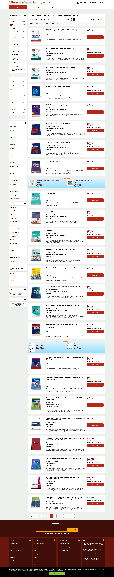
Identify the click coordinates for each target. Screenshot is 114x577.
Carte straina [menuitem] (13, 126)
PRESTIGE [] (13, 211)
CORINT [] (13, 225)
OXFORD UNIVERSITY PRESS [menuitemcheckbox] (18, 70)
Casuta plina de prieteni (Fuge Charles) (83, 180)
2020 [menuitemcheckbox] (18, 85)
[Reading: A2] (36, 242)
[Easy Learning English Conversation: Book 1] (36, 135)
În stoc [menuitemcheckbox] (18, 21)
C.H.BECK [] (13, 243)
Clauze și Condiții (22, 570)
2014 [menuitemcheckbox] (18, 109)
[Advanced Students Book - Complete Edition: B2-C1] (36, 260)
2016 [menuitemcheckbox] (18, 102)
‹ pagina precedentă (33, 516)
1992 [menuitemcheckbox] (18, 92)
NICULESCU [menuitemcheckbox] (18, 66)
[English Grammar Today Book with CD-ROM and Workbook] (36, 317)
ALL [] (12, 280)
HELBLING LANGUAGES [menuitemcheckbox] (18, 59)
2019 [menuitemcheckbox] (18, 88)
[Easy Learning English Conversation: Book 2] (36, 153)
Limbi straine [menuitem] (12, 162)
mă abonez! (72, 530)
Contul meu (82, 2)
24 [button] (101, 19)
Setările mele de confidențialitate (66, 554)
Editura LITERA (77, 182)
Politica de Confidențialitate (16, 550)
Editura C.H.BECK (39, 345)
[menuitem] (18, 7)
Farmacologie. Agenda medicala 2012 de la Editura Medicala (93, 554)
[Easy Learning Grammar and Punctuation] (36, 97)
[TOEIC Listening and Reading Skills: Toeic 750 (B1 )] (36, 60)
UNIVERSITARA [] (14, 265)
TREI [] (12, 214)
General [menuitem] (37, 23)
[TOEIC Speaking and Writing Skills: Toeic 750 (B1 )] (36, 78)
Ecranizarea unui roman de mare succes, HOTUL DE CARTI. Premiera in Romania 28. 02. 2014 (93, 544)
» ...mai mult (64, 42)
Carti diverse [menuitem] (12, 148)
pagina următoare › (69, 516)
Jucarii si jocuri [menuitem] (13, 137)
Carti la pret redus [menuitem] (13, 133)
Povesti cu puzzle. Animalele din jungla (83, 343)
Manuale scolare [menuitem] (13, 169)
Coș (101, 2)
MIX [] (12, 273)
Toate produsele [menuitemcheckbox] (18, 24)
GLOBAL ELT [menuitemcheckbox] (18, 54)
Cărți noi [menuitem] (30, 7)
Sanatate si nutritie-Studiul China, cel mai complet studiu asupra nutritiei (92, 550)
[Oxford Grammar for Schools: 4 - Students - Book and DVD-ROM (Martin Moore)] (36, 409)
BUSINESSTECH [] (15, 232)
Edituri (35, 557)
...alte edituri (12, 284)
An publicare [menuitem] (53, 23)
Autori (35, 560)
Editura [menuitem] (45, 23)
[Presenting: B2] (36, 204)
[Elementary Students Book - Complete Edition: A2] (36, 279)
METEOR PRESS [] (15, 257)
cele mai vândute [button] (41, 19)
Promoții (36, 554)
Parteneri (36, 564)
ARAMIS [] (13, 207)
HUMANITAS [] (14, 247)
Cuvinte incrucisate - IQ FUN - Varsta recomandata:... (49, 180)
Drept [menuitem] (11, 155)
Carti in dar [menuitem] (12, 130)
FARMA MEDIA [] (14, 229)
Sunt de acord (57, 573)
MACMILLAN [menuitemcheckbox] (18, 62)
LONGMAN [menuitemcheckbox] (18, 41)
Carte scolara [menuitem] (12, 144)
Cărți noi (36, 550)
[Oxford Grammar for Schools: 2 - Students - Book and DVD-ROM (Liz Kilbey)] (36, 369)
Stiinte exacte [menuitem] (13, 184)
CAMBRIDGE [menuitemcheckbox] (18, 44)
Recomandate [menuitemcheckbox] (18, 31)
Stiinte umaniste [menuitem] (13, 187)
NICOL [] (12, 276)
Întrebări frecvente (14, 560)
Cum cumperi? (13, 554)
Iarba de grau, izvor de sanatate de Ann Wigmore (92, 563)
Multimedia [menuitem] (12, 177)
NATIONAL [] (13, 218)
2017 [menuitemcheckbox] (18, 99)
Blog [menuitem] (52, 7)
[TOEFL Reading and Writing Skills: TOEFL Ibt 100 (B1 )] (36, 41)
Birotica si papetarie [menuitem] (14, 195)
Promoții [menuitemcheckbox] (18, 28)
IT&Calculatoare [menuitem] (13, 159)
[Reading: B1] (36, 223)
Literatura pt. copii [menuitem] (14, 166)
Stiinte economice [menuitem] (14, 180)
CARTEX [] (13, 236)
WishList (92, 2)
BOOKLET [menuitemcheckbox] (18, 37)
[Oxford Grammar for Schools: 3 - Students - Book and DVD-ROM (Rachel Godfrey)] (36, 389)
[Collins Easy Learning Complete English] (36, 116)
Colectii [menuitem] (11, 151)
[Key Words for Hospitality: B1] (36, 172)
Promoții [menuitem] (37, 7)
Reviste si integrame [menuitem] (14, 198)
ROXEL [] (12, 239)
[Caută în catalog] (69, 2)
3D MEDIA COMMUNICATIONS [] (16, 269)
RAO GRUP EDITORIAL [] (16, 254)
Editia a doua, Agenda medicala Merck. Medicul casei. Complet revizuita (92, 559)
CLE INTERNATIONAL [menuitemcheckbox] (18, 47)
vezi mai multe (18, 75)
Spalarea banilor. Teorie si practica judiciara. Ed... (48, 343)
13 (62, 516)
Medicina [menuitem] (12, 173)
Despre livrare (13, 557)
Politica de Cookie (97, 569)
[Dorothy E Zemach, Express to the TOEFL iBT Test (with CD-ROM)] (36, 470)
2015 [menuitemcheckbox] (18, 105)
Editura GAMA (38, 182)
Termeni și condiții (14, 543)
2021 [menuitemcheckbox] (18, 81)
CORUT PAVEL (13, 250)
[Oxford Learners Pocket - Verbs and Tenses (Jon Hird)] (36, 335)
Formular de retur (38, 547)
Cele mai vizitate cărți (63, 550)
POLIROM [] (13, 221)
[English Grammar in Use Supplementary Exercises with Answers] (36, 298)
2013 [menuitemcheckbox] (18, 112)
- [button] (25, 15)
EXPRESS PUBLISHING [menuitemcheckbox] (18, 51)
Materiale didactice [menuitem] (14, 191)
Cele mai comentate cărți (64, 547)
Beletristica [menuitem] (12, 141)
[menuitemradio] (70, 19)
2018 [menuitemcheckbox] (18, 95)
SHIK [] (12, 261)
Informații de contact (39, 543)
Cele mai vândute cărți (64, 543)
